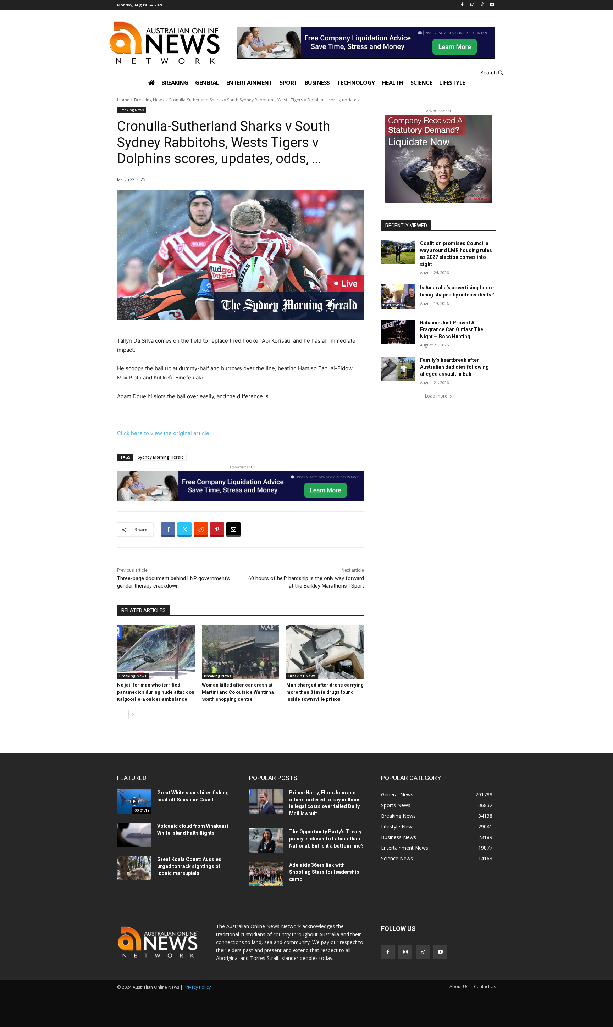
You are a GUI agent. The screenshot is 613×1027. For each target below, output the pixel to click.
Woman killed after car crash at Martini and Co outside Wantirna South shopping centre (238, 692)
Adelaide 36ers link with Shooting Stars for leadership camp (324, 872)
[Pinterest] (217, 529)
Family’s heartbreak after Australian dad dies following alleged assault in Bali (454, 367)
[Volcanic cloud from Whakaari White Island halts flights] (134, 835)
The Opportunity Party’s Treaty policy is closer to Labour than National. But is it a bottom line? (326, 838)
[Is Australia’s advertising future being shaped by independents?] (398, 296)
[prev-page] (121, 714)
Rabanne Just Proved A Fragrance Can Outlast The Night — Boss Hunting (451, 329)
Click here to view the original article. (164, 433)
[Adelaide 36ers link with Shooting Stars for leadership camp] (266, 874)
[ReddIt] (201, 529)
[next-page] (132, 714)
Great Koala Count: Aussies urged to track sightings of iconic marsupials (189, 866)
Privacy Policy (197, 987)
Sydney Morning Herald (161, 457)
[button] (492, 72)
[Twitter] (184, 529)
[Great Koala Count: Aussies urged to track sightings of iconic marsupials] (134, 868)
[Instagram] (472, 5)
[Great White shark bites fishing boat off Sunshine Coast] (134, 801)
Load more (436, 396)
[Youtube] (492, 5)
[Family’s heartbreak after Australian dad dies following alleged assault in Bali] (398, 369)
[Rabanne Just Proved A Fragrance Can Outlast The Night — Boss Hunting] (398, 332)
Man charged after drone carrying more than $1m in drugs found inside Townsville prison (325, 692)
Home (123, 100)
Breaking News (149, 100)
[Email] (233, 529)
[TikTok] (482, 5)
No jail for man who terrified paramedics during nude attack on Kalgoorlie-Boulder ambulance (155, 692)
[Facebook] (462, 5)
